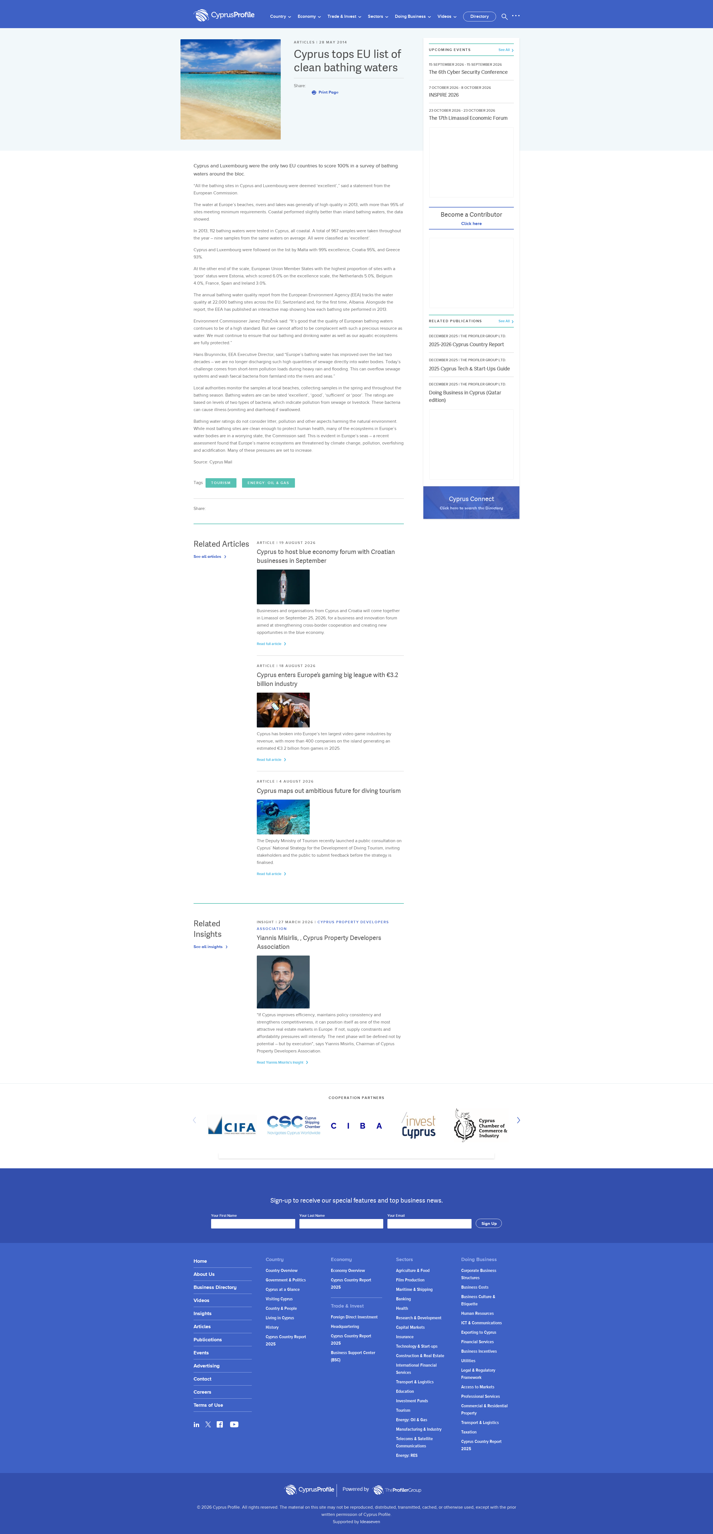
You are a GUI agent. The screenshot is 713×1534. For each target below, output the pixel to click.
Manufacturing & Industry (418, 1429)
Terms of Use (208, 1405)
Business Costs (475, 1287)
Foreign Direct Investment (354, 1317)
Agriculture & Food (412, 1270)
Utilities (468, 1361)
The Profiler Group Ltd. (483, 336)
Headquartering (345, 1326)
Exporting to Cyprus (478, 1332)
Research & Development (418, 1318)
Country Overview (281, 1270)
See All (505, 50)
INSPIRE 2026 (444, 94)
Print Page (328, 92)
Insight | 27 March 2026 (286, 922)
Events (201, 1352)
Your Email (396, 1216)
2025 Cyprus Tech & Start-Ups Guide (469, 368)
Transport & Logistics (415, 1382)
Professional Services (480, 1396)
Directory (479, 16)
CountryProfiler (397, 1490)
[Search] (505, 17)
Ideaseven (370, 1522)
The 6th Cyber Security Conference (468, 72)
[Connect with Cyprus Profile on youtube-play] (234, 1425)
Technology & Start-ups (417, 1346)
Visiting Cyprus (279, 1299)
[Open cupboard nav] (515, 16)
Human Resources (477, 1313)
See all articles (208, 556)
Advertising (207, 1366)
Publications (208, 1339)
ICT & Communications (481, 1323)
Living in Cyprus (280, 1318)
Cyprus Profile (224, 15)
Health (402, 1308)
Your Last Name (312, 1216)
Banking (403, 1299)
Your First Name (224, 1216)
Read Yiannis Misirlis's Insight (280, 1062)
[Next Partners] (517, 1120)
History (272, 1327)
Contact (202, 1379)
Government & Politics (286, 1280)
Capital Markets (410, 1327)
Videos (445, 16)
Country (278, 16)
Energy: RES (406, 1455)
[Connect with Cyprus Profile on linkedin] (197, 1424)
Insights (203, 1313)
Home (200, 1261)
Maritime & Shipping (414, 1289)
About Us (204, 1274)
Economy (307, 16)
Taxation (469, 1432)
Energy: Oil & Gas (268, 483)
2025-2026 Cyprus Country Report (466, 344)
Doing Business (411, 16)
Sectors (376, 16)
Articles (202, 1326)
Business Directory (215, 1287)
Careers (202, 1392)
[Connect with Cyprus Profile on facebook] (220, 1424)
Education (405, 1391)
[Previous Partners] (196, 1120)
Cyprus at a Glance (283, 1289)
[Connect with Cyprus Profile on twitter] (208, 1424)
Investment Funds (412, 1401)
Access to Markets (477, 1387)
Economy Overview (348, 1270)
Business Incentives (479, 1351)
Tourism (221, 483)
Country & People (281, 1308)
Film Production (410, 1280)
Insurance (405, 1337)
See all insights (209, 946)
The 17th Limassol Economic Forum (468, 117)
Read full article (269, 644)
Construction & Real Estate (420, 1356)
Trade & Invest (342, 16)
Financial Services (477, 1342)
